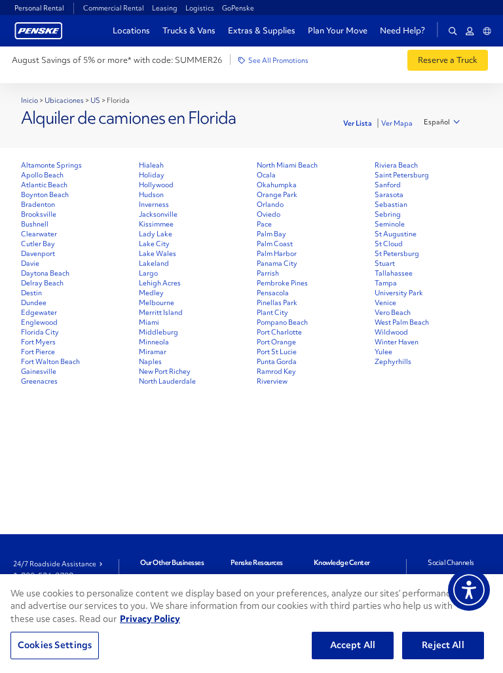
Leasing (164, 7)
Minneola (154, 341)
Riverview (272, 381)
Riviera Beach (396, 165)
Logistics (199, 7)
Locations (131, 30)
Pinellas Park (277, 302)
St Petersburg (397, 253)
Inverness (154, 204)
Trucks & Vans (188, 30)
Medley (151, 292)
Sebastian (391, 204)
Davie (30, 263)
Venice (385, 302)
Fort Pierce (38, 351)
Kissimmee (156, 223)
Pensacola (273, 292)
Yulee (383, 351)
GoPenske (238, 7)
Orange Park (277, 194)
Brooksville (38, 214)
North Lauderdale (167, 381)
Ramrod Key (276, 371)
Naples (150, 361)
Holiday (151, 174)
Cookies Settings (55, 645)
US (95, 100)
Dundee (34, 302)
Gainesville (38, 371)
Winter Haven (397, 341)
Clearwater (39, 233)
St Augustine (396, 233)
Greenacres (39, 381)
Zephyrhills (393, 361)
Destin (31, 292)
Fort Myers (38, 341)
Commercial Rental (113, 7)
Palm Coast (275, 243)
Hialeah (151, 165)
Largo (148, 273)
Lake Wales (157, 253)
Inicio (29, 100)
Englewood (39, 322)
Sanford (388, 184)
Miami (149, 322)
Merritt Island (161, 312)
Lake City (154, 243)
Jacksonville (158, 214)
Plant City (272, 312)
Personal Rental (39, 8)
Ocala (266, 174)
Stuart (385, 263)
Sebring (388, 214)
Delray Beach (42, 282)
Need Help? (402, 31)
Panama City (277, 263)
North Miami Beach (287, 165)
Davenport (38, 253)
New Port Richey (165, 371)
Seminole (390, 223)
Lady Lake (155, 233)
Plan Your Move (337, 30)
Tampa (386, 282)
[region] (251, 623)
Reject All (443, 645)
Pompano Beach (282, 322)
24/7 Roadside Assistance (54, 563)
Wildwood (391, 331)
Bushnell (34, 223)
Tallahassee (394, 273)
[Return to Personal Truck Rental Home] (38, 29)
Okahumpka (277, 184)
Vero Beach (393, 312)
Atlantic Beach (44, 184)
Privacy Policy (150, 619)
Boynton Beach (45, 194)
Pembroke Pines (282, 282)
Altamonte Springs (51, 165)
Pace (264, 223)
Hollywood (156, 184)
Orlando (270, 204)
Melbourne (156, 302)
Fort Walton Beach (50, 361)
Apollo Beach (42, 174)
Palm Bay (271, 233)
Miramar (152, 351)
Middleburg (158, 331)
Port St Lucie (277, 351)
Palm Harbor (277, 253)
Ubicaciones (64, 100)
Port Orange (276, 341)
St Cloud (389, 243)
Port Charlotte (279, 331)
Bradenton (38, 204)
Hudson (151, 194)
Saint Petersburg (402, 174)
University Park (399, 292)
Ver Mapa (397, 123)
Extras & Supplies (261, 30)
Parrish (268, 273)
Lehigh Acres (160, 282)
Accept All (352, 645)
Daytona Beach (45, 273)
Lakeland (154, 263)
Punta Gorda (277, 361)
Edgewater (39, 312)
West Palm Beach (402, 322)
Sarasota (389, 194)
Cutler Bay (38, 243)
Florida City (40, 331)
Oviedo (268, 214)
